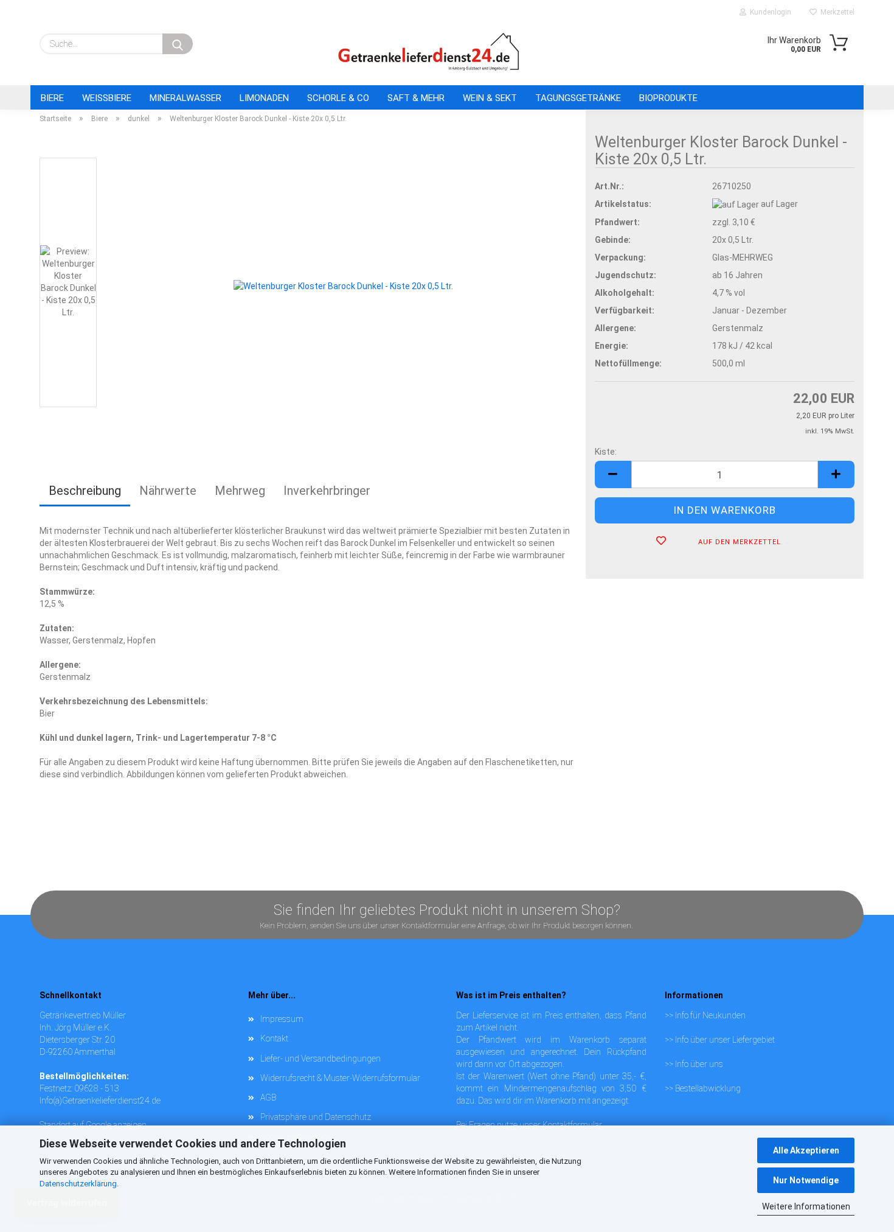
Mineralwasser (185, 98)
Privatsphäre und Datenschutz (315, 1117)
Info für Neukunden (710, 1015)
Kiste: (606, 452)
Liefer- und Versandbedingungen (320, 1058)
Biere (52, 98)
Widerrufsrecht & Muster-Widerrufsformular (340, 1078)
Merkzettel (835, 12)
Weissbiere (106, 98)
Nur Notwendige (806, 1180)
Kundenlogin (768, 12)
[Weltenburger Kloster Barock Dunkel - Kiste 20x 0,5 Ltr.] (343, 285)
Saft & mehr (416, 98)
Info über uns (699, 1064)
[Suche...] (177, 43)
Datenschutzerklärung (78, 1183)
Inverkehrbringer (326, 490)
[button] (613, 474)
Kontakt (274, 1038)
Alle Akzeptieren (806, 1150)
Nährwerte (167, 490)
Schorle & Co (338, 98)
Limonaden (264, 98)
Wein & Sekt (490, 98)
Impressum (281, 1019)
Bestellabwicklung (708, 1088)
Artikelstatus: (623, 204)
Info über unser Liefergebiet (725, 1040)
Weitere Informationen (806, 1206)
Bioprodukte (668, 98)
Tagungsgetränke (578, 98)
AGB (268, 1097)
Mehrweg (240, 490)
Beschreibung (85, 490)
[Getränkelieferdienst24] (428, 51)
